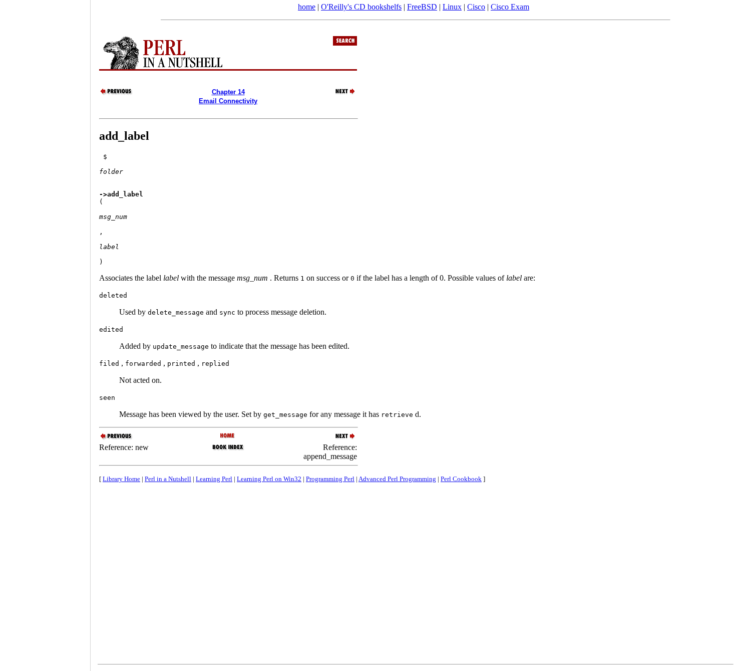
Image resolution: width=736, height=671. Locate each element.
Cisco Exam (510, 7)
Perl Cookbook (461, 479)
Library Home (121, 479)
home (306, 7)
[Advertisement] (45, 332)
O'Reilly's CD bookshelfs (361, 7)
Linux (452, 7)
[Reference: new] (116, 93)
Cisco (476, 7)
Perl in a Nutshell (168, 479)
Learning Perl (214, 479)
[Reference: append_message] (339, 93)
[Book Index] (228, 449)
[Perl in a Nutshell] (228, 436)
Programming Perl (330, 479)
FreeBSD (422, 7)
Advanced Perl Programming (397, 479)
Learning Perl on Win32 (269, 479)
